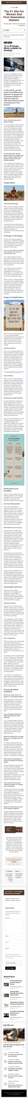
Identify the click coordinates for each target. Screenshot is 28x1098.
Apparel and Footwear (8, 1042)
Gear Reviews (18, 1042)
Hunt (5, 42)
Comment (8, 918)
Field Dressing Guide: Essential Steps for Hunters (16, 982)
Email (7, 942)
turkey (14, 136)
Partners (17, 1052)
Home (4, 35)
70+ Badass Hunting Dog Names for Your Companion (17, 1013)
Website (7, 948)
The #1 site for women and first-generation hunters (14, 16)
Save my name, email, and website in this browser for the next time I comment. (13, 956)
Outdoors (17, 1067)
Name (7, 936)
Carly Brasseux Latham (10, 53)
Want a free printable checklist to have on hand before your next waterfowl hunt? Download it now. (14, 372)
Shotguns (6, 74)
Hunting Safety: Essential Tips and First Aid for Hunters (16, 993)
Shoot (10, 42)
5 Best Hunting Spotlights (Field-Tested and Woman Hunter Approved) (12, 2)
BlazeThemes (17, 1094)
